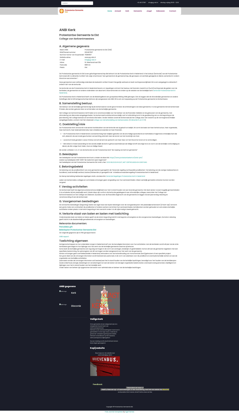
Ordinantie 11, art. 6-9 (137, 120)
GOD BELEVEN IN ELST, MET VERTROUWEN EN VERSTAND (127, 162)
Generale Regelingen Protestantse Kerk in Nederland (125, 176)
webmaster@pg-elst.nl (105, 355)
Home (109, 11)
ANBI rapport (64, 236)
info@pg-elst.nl (153, 2)
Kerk (73, 292)
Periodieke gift (66, 226)
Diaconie (76, 305)
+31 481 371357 (141, 2)
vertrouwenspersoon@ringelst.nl (100, 338)
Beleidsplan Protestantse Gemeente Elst (77, 229)
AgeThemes (129, 412)
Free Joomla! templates (114, 412)
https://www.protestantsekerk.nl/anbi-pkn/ (126, 158)
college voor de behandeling (104, 120)
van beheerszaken (122, 120)
